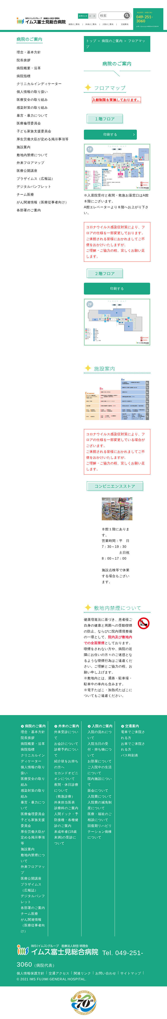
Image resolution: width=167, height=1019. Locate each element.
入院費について (100, 796)
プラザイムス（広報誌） (36, 178)
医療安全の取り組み (32, 99)
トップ (91, 41)
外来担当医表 (64, 802)
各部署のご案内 (29, 210)
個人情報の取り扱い (32, 91)
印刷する (110, 134)
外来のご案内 (91, 24)
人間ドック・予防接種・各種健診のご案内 (66, 819)
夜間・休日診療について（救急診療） (66, 790)
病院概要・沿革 (29, 68)
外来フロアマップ (30, 162)
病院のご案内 (74, 24)
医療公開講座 (27, 170)
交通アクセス (59, 973)
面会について (98, 790)
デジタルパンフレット (34, 186)
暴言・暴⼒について (32, 115)
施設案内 (24, 147)
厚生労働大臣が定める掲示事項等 (43, 139)
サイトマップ (130, 973)
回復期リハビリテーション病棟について (100, 831)
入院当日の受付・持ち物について (100, 749)
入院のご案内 (107, 24)
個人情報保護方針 (30, 973)
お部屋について (100, 761)
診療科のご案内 (66, 808)
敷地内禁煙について (32, 155)
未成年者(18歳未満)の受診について (65, 837)
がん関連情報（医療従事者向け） (43, 202)
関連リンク (82, 973)
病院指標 (24, 76)
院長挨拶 (24, 60)
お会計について (66, 743)
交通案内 (125, 24)
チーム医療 (25, 194)
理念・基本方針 (29, 52)
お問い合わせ (105, 973)
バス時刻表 (129, 755)
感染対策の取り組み (32, 107)
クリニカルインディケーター (39, 83)
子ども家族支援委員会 (34, 131)
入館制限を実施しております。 (116, 100)
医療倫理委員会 (29, 123)
